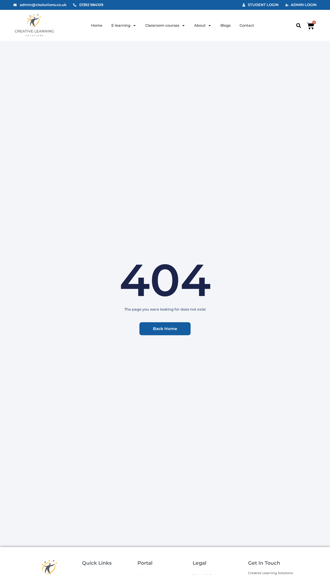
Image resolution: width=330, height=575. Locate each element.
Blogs (225, 25)
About (200, 25)
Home (96, 25)
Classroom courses (162, 25)
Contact (247, 25)
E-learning (120, 25)
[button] (298, 25)
